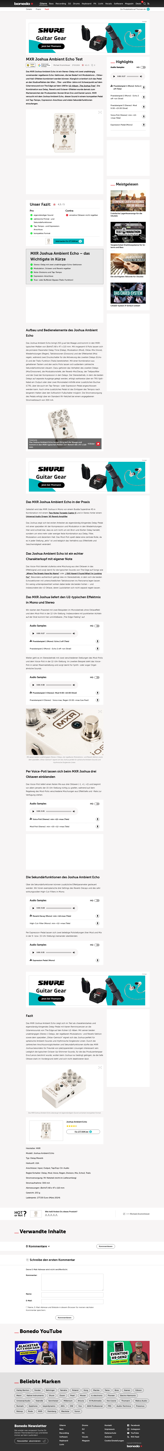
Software (118, 4)
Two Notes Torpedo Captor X (62, 513)
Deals (138, 4)
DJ (69, 4)
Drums (76, 4)
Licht (100, 4)
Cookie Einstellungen (114, 1441)
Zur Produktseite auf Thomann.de (133, 9)
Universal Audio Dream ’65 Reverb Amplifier (47, 516)
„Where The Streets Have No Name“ (42, 573)
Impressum (110, 1429)
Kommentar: (31, 1275)
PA (95, 4)
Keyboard (86, 4)
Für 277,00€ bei (81, 1132)
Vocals (108, 4)
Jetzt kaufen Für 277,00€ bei (66, 241)
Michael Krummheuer (61, 65)
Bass (51, 4)
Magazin (129, 4)
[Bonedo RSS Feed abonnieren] (148, 3)
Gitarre (43, 4)
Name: (29, 1294)
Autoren (108, 1437)
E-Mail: (29, 1301)
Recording (61, 4)
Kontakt (108, 1425)
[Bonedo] (23, 3)
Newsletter (29, 1441)
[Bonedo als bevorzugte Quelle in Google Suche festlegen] (44, 65)
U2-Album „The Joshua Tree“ (82, 86)
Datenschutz (110, 1433)
